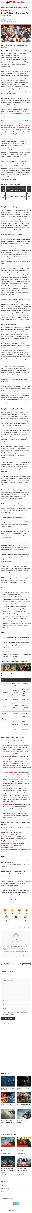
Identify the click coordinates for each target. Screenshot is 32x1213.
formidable (21, 127)
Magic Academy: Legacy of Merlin (13, 772)
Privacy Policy (5, 1195)
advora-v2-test (5, 1188)
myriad (28, 100)
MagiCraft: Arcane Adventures (12, 740)
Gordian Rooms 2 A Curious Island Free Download (6, 1122)
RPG (8, 10)
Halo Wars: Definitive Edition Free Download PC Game (8, 1170)
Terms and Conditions (7, 1198)
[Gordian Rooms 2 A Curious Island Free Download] (8, 1114)
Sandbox (10, 1145)
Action (3, 10)
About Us (3, 1185)
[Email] (15, 22)
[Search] (29, 2)
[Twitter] (9, 22)
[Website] (24, 955)
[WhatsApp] (13, 22)
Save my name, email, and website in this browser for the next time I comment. (16, 1013)
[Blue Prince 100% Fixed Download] (8, 1081)
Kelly (8, 19)
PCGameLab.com (6, 836)
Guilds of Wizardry (8, 788)
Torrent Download (16, 900)
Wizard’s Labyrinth (8, 804)
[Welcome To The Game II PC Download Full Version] (24, 1081)
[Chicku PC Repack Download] (24, 1114)
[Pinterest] (11, 22)
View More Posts (16, 941)
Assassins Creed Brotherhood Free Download (22, 1170)
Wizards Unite (7, 756)
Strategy (10, 1165)
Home (2, 7)
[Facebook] (7, 22)
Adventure (20, 1145)
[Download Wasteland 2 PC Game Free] (24, 1142)
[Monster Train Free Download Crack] (8, 1097)
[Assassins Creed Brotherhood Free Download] (24, 1161)
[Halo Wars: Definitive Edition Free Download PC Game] (8, 1161)
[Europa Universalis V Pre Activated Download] (24, 1097)
